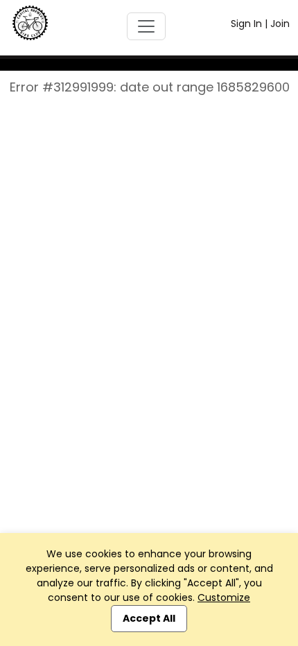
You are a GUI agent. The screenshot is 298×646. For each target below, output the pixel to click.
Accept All (149, 618)
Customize (224, 597)
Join (280, 23)
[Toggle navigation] (146, 26)
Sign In (246, 23)
